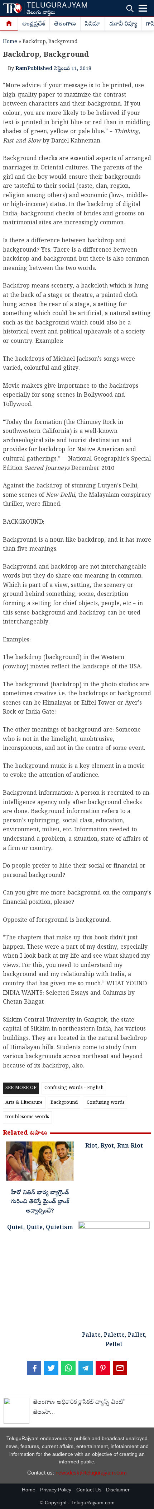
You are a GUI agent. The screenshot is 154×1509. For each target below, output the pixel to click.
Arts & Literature (24, 1103)
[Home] (9, 24)
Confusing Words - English (74, 1088)
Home (10, 42)
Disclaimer (118, 1489)
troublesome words (27, 1117)
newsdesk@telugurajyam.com (91, 1473)
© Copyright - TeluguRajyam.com (77, 1502)
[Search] (130, 8)
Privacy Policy (55, 1489)
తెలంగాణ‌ (65, 24)
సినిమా (92, 24)
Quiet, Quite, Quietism (40, 1228)
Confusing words (106, 1103)
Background (64, 1103)
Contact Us (88, 1489)
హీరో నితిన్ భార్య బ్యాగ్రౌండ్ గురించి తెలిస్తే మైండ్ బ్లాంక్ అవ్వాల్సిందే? (40, 1202)
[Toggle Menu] (142, 8)
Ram (21, 69)
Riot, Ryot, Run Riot (114, 1146)
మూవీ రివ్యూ (123, 24)
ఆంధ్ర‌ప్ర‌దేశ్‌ (33, 24)
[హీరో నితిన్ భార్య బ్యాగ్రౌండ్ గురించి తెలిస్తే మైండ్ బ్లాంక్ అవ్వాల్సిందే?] (40, 1163)
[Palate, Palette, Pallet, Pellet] (114, 1275)
